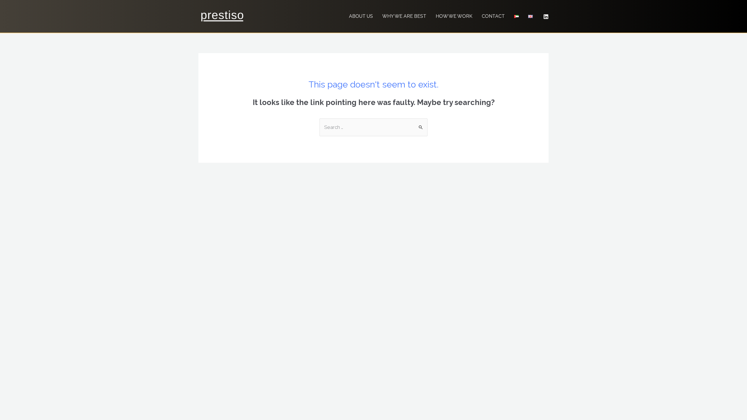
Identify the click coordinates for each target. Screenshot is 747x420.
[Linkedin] (546, 16)
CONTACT (493, 16)
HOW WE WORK (454, 16)
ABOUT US (361, 16)
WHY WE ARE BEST (404, 16)
